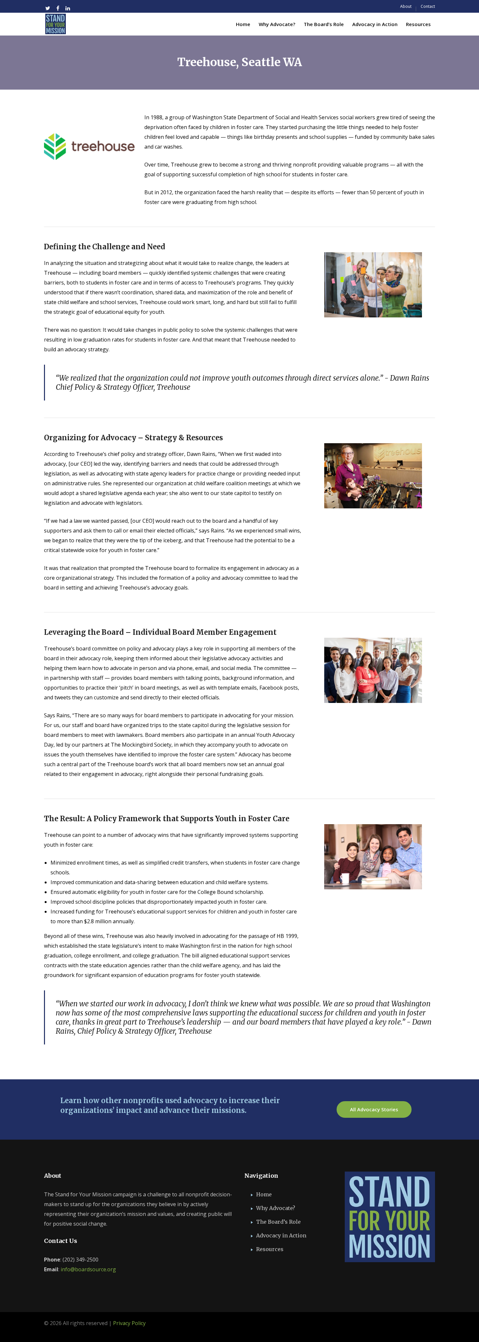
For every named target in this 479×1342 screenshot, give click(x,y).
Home (264, 1194)
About (406, 6)
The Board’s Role (278, 1221)
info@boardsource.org (88, 1269)
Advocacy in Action (281, 1235)
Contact (428, 6)
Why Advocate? (275, 1208)
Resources (269, 1249)
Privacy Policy (129, 1323)
